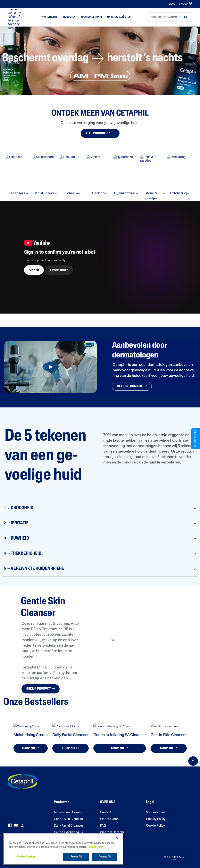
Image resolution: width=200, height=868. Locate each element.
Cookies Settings (26, 857)
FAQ (103, 825)
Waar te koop (109, 819)
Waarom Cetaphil (112, 832)
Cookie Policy (155, 825)
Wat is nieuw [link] (49, 17)
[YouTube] (16, 825)
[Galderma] (174, 858)
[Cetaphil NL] (22, 781)
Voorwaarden (155, 812)
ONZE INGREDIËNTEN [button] (119, 17)
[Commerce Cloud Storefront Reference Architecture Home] (16, 17)
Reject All (76, 857)
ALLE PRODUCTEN (99, 133)
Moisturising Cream (30, 735)
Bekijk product (39, 688)
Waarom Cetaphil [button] (91, 17)
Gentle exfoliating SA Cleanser (119, 735)
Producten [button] (69, 17)
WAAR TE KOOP (178, 4)
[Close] (116, 837)
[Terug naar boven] (193, 761)
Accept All (105, 857)
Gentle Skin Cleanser (169, 735)
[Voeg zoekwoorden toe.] (185, 17)
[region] (63, 849)
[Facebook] (10, 825)
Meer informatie (130, 386)
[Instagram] (22, 825)
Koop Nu (29, 748)
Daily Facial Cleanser (70, 735)
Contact (105, 812)
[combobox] (169, 17)
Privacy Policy (155, 819)
